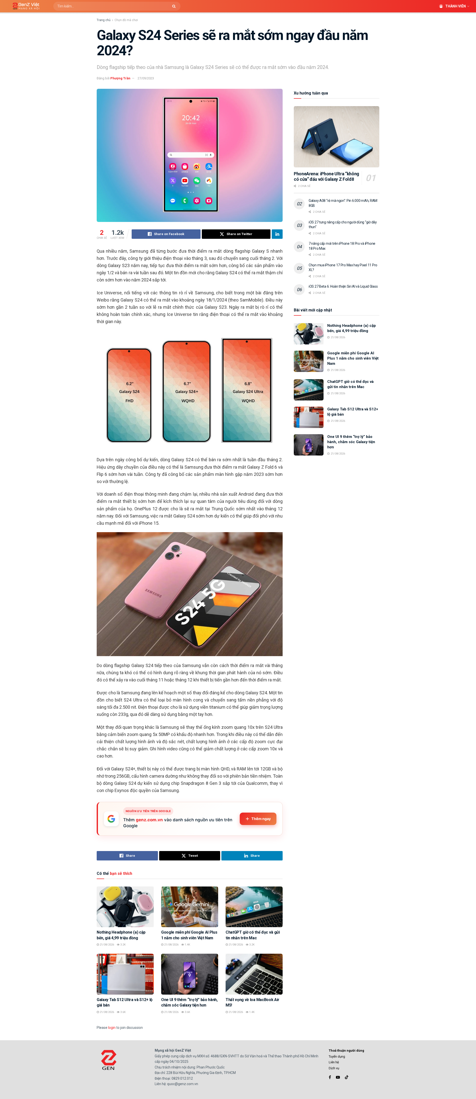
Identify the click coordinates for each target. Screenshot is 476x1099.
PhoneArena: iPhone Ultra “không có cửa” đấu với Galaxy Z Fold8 (326, 176)
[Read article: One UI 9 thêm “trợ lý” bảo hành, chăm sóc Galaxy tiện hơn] (189, 974)
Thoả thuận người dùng (346, 1050)
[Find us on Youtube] (338, 1077)
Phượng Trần (120, 78)
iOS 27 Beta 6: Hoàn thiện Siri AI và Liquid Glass (343, 286)
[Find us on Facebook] (330, 1077)
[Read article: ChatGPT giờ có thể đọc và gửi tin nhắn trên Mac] (254, 906)
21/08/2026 (106, 944)
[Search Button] (175, 6)
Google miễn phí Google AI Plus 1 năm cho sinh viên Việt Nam (353, 358)
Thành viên (455, 6)
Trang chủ (104, 20)
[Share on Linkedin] (277, 234)
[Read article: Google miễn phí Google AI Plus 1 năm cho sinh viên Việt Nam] (189, 906)
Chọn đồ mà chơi (126, 20)
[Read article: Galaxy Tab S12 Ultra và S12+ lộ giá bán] (125, 974)
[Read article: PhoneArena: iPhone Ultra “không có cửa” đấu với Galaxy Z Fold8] (336, 136)
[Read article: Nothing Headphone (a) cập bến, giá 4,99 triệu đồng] (125, 906)
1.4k (187, 944)
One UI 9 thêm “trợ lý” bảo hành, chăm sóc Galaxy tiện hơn (351, 441)
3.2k (122, 944)
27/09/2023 (146, 78)
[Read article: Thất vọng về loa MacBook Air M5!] (254, 974)
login (112, 1028)
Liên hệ (334, 1062)
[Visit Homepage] (24, 6)
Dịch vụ (334, 1068)
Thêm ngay (261, 819)
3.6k (122, 1012)
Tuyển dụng (337, 1056)
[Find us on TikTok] (346, 1077)
